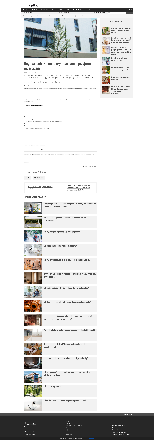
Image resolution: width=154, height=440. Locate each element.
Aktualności (40, 16)
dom (28, 177)
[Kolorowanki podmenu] (84, 9)
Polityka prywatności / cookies (121, 434)
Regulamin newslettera (119, 432)
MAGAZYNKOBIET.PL (28, 13)
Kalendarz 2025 (64, 13)
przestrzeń (39, 177)
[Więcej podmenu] (92, 9)
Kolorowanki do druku (118, 425)
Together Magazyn (28, 16)
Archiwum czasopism (118, 428)
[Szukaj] (129, 13)
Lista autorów (127, 414)
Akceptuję (91, 438)
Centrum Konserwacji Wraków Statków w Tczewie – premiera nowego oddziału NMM (78, 187)
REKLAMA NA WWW (99, 13)
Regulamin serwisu (117, 430)
